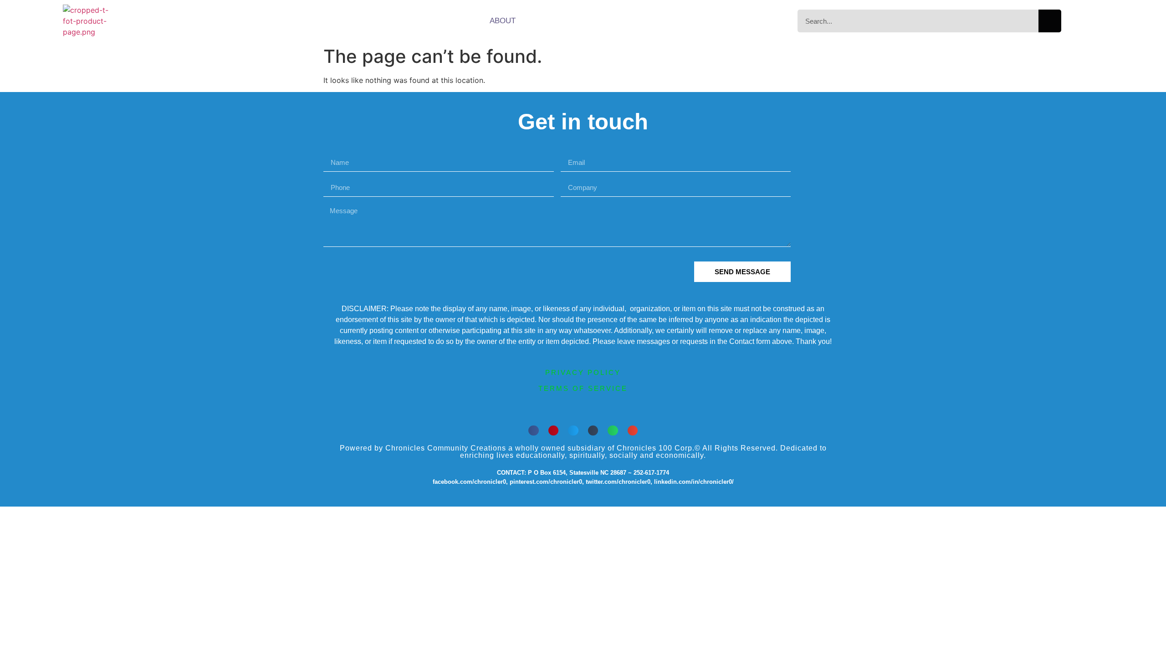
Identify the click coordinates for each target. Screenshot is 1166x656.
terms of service (583, 388)
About (503, 20)
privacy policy (583, 372)
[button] (533, 430)
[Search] (1049, 21)
